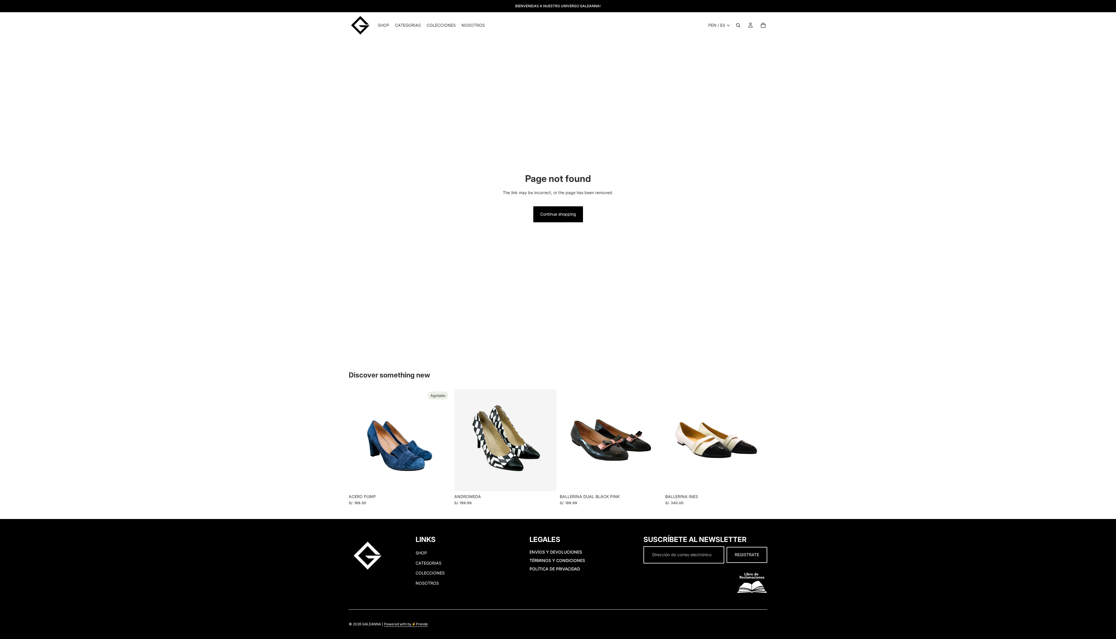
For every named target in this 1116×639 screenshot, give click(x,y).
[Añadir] (653, 482)
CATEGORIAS (428, 563)
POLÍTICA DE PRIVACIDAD (555, 568)
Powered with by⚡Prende (406, 624)
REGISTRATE (747, 554)
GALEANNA (371, 624)
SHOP (421, 553)
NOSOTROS (427, 583)
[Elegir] (547, 482)
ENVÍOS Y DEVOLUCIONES (556, 552)
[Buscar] (738, 25)
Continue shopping (558, 214)
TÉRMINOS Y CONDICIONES (557, 560)
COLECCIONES (430, 572)
